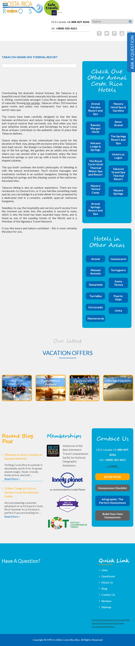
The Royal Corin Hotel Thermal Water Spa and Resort (95, 167)
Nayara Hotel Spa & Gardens (118, 107)
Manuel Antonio (95, 271)
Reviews (106, 601)
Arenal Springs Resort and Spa (95, 208)
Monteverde (96, 318)
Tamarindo (95, 284)
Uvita (118, 310)
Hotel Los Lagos (118, 156)
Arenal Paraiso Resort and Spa (95, 108)
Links (104, 570)
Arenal (95, 258)
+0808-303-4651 (66, 28)
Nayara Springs (118, 191)
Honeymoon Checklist (112, 488)
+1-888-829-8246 (78, 21)
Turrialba (95, 296)
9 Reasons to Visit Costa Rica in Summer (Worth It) (23, 456)
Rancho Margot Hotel (96, 128)
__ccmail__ (112, 466)
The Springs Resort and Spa (118, 140)
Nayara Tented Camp (95, 189)
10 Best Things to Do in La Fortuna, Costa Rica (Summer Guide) (21, 492)
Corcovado (95, 307)
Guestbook (108, 576)
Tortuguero (118, 270)
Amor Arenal (118, 123)
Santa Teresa (118, 283)
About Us (107, 582)
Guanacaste (118, 258)
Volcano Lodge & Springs (95, 146)
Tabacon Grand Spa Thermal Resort (118, 174)
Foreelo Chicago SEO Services (103, 627)
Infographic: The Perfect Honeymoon (112, 500)
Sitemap (106, 607)
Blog (104, 588)
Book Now (112, 476)
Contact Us (108, 594)
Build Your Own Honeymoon (112, 515)
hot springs (33, 103)
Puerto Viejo (118, 297)
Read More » (12, 478)
